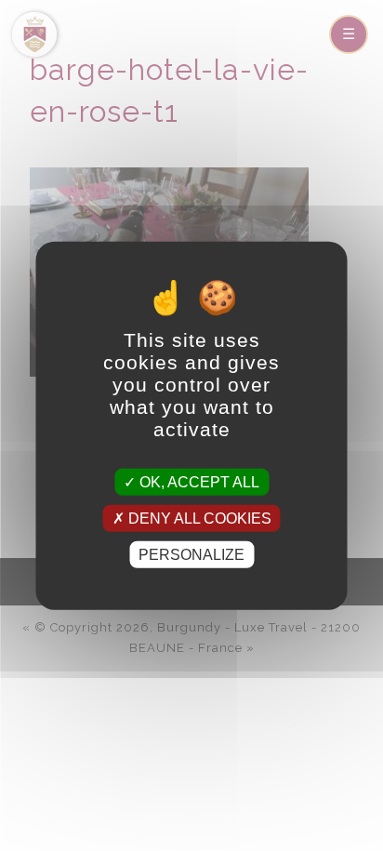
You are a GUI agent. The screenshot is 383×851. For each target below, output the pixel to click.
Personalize (191, 555)
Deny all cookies (198, 517)
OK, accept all (197, 481)
